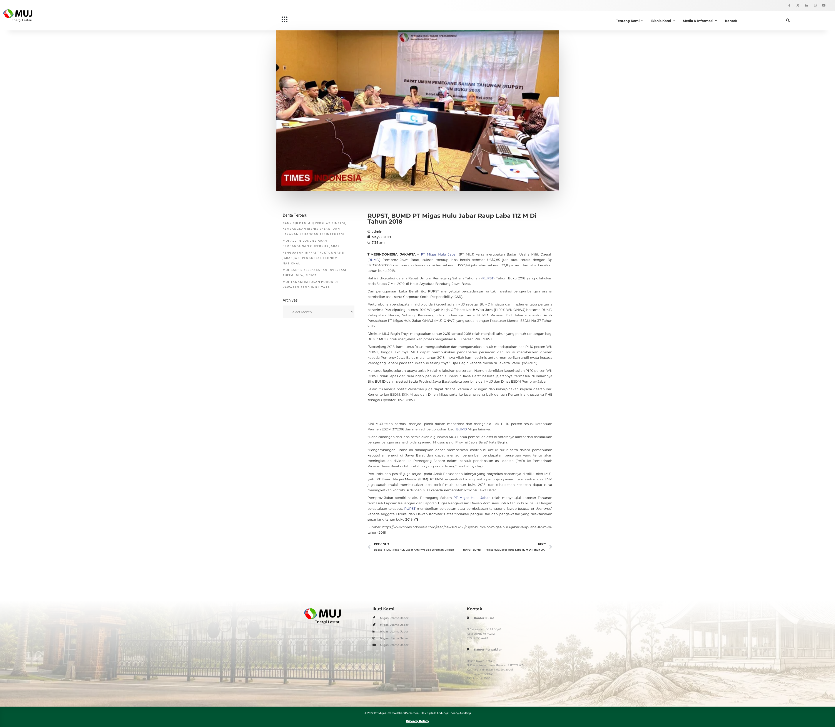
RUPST (488, 278)
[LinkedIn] (806, 5)
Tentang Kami (628, 21)
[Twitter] (798, 5)
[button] (284, 19)
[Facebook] (789, 5)
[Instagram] (815, 5)
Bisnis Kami (661, 21)
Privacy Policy (417, 721)
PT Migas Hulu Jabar (439, 254)
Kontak (731, 21)
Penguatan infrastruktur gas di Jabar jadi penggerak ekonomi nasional (314, 258)
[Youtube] (824, 5)
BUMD (374, 260)
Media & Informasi (698, 21)
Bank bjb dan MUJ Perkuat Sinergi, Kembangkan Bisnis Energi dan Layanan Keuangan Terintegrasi (315, 228)
